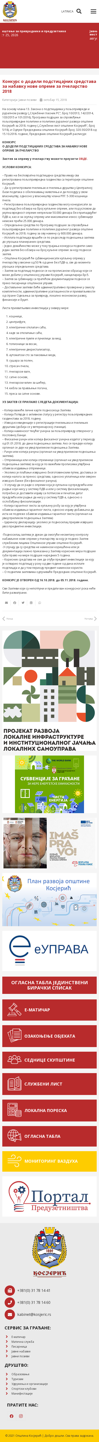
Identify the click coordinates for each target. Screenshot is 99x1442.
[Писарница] (8, 1346)
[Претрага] (78, 11)
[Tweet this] (23, 603)
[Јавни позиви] (8, 1356)
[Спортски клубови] (8, 1389)
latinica (67, 11)
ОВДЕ (83, 159)
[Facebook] (11, 1416)
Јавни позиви (28, 100)
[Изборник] (93, 11)
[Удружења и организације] (8, 1384)
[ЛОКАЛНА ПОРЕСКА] (15, 1110)
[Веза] (10, 11)
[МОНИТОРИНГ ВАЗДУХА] (15, 1161)
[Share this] (15, 603)
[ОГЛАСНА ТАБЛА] (15, 1136)
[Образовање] (8, 1374)
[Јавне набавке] (8, 1351)
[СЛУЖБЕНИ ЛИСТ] (15, 1084)
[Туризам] (8, 1379)
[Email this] (6, 603)
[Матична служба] (8, 1341)
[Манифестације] (8, 1393)
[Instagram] (20, 1416)
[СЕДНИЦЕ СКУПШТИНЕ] (15, 1060)
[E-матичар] (8, 1336)
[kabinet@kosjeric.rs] (11, 1314)
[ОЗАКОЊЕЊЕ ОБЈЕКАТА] (15, 1036)
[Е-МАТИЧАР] (15, 1010)
